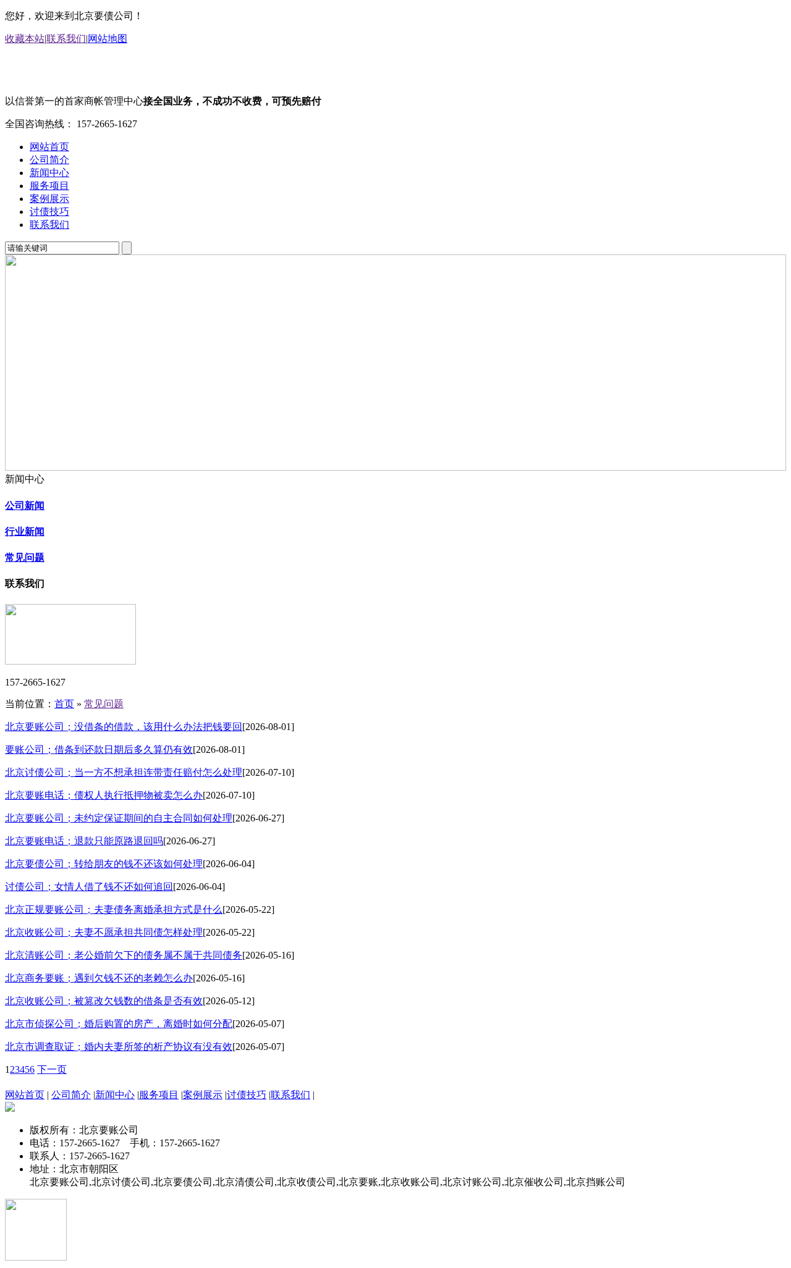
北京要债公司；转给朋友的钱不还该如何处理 (104, 864)
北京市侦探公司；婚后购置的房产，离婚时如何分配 (118, 1023)
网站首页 (49, 146)
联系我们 (66, 38)
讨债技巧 (49, 211)
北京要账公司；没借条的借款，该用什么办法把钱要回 (123, 726)
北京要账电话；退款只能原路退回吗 (84, 841)
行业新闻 (24, 531)
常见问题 (24, 557)
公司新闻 (24, 505)
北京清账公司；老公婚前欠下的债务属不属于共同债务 (123, 955)
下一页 (52, 1069)
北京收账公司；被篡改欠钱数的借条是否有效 (104, 1001)
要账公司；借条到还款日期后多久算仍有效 (99, 749)
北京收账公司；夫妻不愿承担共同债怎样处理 (104, 932)
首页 (64, 704)
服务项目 (49, 185)
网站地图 (107, 38)
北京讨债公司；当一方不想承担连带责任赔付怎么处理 (123, 772)
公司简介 (49, 159)
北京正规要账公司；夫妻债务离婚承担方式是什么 (113, 909)
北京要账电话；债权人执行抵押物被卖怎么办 (104, 795)
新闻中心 (49, 172)
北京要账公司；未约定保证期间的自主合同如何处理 (118, 818)
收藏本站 (24, 38)
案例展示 (49, 198)
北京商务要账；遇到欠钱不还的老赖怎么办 (99, 978)
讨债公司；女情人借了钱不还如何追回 (89, 886)
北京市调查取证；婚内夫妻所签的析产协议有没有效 (118, 1046)
